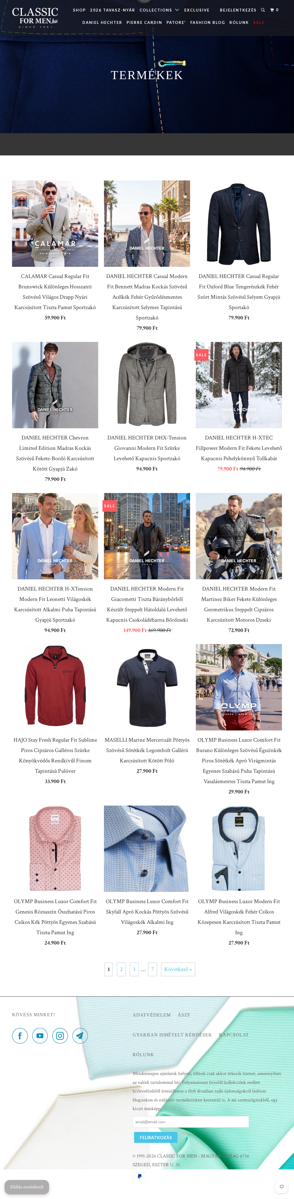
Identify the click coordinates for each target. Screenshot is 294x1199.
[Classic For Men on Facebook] (21, 1036)
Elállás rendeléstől (26, 1187)
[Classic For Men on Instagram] (61, 1036)
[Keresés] (263, 10)
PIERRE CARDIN (144, 22)
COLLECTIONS (157, 10)
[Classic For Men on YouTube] (41, 1036)
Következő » (178, 969)
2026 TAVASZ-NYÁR (112, 10)
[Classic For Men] (35, 18)
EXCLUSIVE (197, 10)
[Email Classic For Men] (81, 1036)
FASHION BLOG (207, 22)
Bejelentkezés (238, 10)
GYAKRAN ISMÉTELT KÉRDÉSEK (172, 1034)
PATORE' (176, 22)
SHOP (79, 10)
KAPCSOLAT (234, 1034)
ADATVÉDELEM (152, 1015)
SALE (258, 22)
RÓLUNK (239, 22)
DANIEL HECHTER (102, 22)
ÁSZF (184, 1015)
